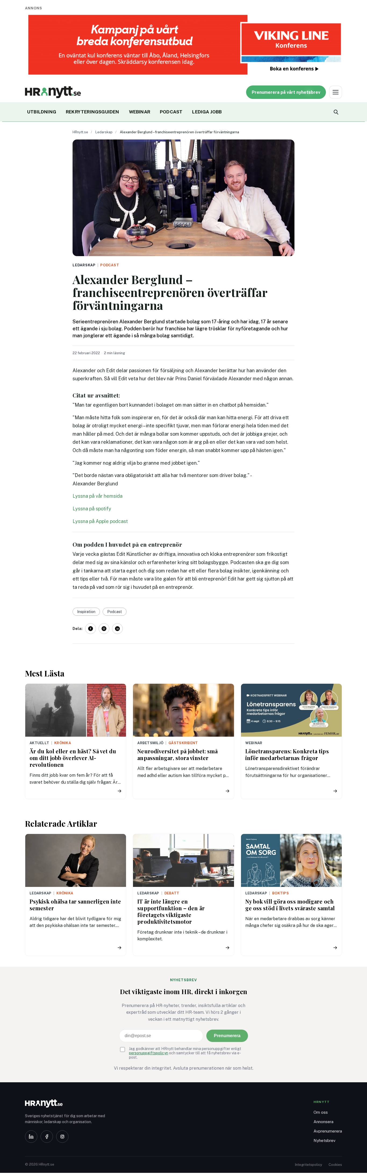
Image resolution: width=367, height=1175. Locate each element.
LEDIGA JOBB (207, 111)
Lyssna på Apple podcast (100, 521)
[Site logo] (53, 92)
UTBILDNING (41, 111)
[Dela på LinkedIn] (117, 628)
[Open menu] (335, 92)
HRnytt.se (80, 132)
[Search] (335, 112)
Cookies (335, 1165)
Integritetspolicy (308, 1165)
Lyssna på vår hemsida (98, 496)
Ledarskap (104, 132)
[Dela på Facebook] (90, 628)
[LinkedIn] (31, 1136)
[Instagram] (62, 1136)
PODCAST (171, 111)
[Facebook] (47, 1136)
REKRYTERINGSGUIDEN (92, 111)
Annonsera (323, 1121)
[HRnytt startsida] (68, 1103)
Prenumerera (227, 1035)
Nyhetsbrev (325, 1140)
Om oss (321, 1112)
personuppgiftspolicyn (148, 1053)
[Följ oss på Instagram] (104, 628)
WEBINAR (139, 111)
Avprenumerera (328, 1131)
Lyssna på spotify (92, 508)
